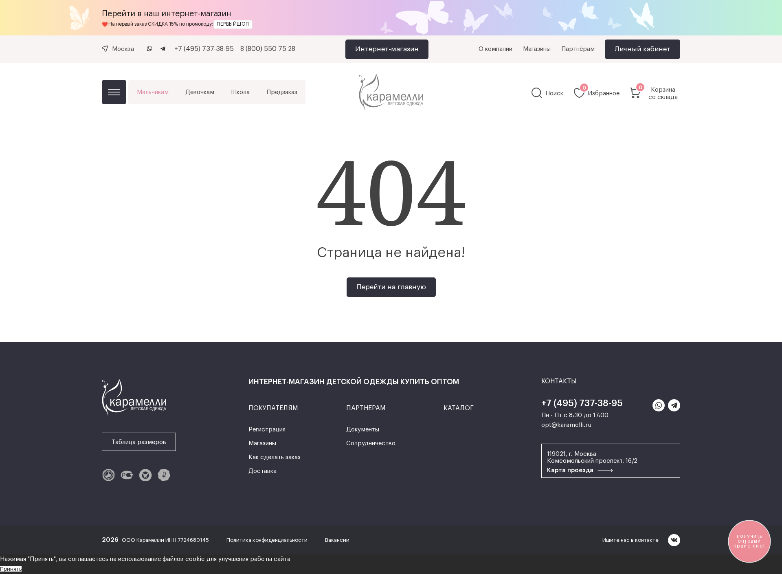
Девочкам (199, 92)
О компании (495, 49)
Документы (362, 430)
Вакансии (337, 540)
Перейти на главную (391, 287)
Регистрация (267, 430)
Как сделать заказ (274, 457)
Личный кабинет (642, 49)
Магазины (537, 49)
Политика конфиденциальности (267, 540)
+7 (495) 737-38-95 (204, 49)
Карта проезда (571, 470)
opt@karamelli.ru (566, 425)
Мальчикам (153, 92)
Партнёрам (578, 49)
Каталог (114, 92)
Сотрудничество (370, 443)
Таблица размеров (139, 442)
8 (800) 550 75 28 (267, 49)
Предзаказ (281, 92)
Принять (11, 569)
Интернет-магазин (387, 49)
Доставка (262, 471)
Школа (240, 92)
